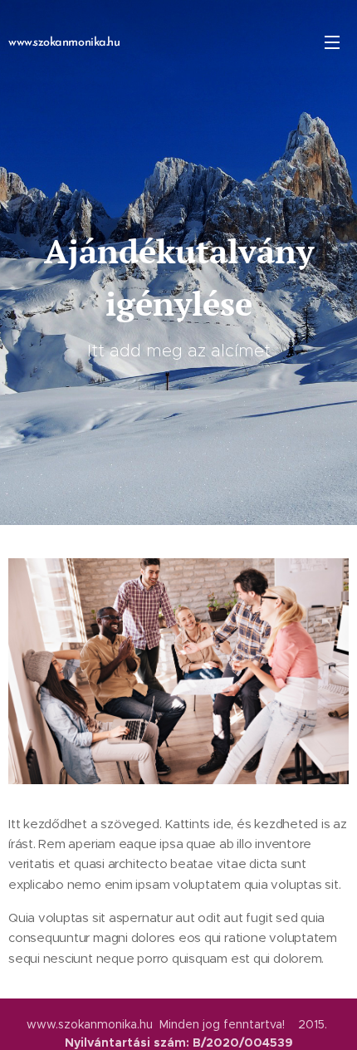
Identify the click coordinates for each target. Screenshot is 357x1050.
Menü (332, 41)
